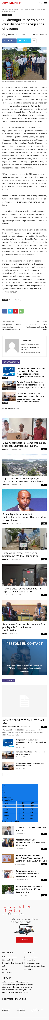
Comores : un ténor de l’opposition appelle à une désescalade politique (27, 874)
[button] (40, 3)
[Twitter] (10, 311)
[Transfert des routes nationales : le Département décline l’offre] (24, 575)
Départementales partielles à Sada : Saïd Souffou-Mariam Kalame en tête (28, 889)
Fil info (5, 377)
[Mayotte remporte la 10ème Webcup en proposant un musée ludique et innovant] (24, 429)
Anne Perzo (11, 35)
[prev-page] (3, 774)
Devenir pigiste (29, 960)
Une (10, 15)
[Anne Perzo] (3, 35)
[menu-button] (45, 3)
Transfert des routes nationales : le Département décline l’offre (21, 590)
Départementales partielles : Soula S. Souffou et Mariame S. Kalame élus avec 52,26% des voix (31, 858)
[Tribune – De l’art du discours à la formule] (8, 830)
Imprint (4, 969)
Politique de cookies (9, 957)
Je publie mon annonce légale (34, 966)
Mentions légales (8, 960)
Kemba (4, 633)
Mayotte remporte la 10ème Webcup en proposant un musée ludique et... (24, 444)
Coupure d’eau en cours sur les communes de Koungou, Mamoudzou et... (31, 742)
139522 (44, 449)
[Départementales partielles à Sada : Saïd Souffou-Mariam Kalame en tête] (8, 889)
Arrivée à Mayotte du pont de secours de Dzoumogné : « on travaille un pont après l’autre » (31, 385)
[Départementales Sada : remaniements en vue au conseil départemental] (8, 842)
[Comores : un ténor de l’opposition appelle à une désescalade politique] (8, 874)
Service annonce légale (10, 726)
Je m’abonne (28, 969)
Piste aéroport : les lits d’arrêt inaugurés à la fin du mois (36, 327)
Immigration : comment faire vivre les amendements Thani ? (11, 327)
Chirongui (12, 300)
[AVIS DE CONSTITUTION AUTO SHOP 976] (24, 701)
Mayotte (20, 300)
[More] (34, 40)
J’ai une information (31, 957)
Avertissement (7, 972)
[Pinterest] (15, 311)
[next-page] (7, 774)
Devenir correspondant (32, 963)
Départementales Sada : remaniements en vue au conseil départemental (30, 842)
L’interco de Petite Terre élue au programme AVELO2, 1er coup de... (21, 554)
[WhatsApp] (21, 311)
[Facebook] (4, 311)
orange (11, 9)
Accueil (4, 9)
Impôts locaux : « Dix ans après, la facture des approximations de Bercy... (23, 480)
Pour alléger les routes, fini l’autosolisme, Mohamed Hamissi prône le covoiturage (24, 517)
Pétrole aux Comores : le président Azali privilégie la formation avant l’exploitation (24, 627)
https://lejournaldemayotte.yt (30, 344)
